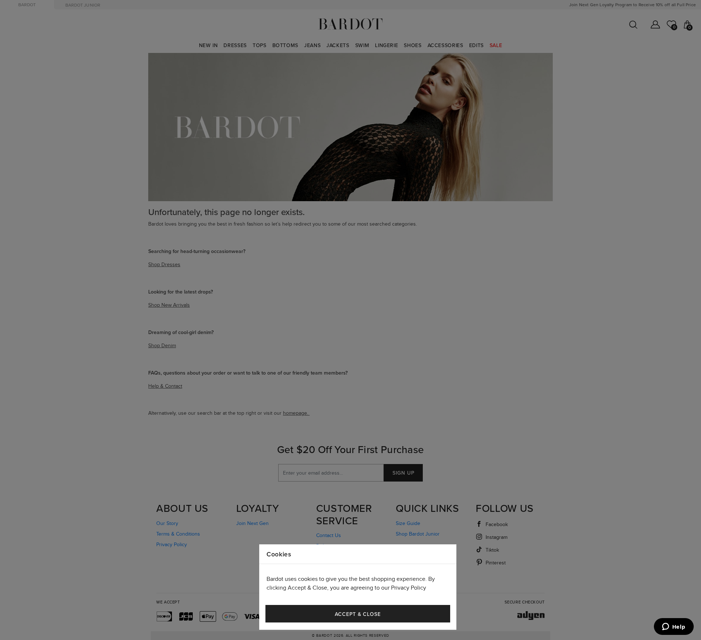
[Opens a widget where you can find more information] (674, 627)
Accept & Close (358, 614)
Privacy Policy (408, 588)
